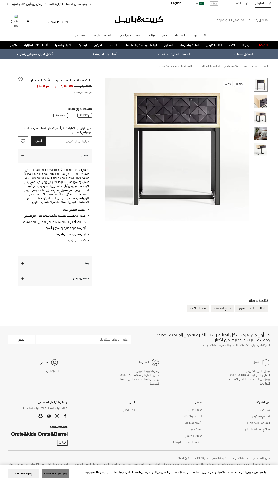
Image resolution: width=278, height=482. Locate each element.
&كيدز (13, 45)
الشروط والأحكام (193, 416)
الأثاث (232, 45)
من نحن (265, 409)
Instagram (57, 416)
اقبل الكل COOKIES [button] (55, 473)
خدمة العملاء (195, 409)
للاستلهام (196, 429)
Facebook (65, 416)
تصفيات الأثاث (198, 308)
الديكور (98, 45)
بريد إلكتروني (253, 371)
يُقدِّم (21, 339)
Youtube (48, 416)
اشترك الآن (52, 371)
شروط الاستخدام (261, 458)
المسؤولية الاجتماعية (258, 422)
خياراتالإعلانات (201, 458)
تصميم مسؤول (261, 416)
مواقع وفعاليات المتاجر (257, 429)
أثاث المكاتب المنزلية (36, 45)
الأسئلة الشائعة (193, 422)
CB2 (214, 4)
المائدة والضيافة (189, 45)
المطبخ (168, 45)
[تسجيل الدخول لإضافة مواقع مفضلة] (20, 79)
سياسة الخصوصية (212, 345)
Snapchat (40, 416)
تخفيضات (262, 45)
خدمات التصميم (193, 435)
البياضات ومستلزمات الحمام (141, 45)
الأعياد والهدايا (63, 45)
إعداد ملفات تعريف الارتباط (187, 442)
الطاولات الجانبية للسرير (252, 308)
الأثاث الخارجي (214, 45)
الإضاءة (83, 45)
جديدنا (246, 45)
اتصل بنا (265, 383)
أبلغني (38, 141)
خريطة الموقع (219, 458)
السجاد (113, 45)
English (176, 3)
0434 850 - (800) (239, 375)
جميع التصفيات (222, 308)
